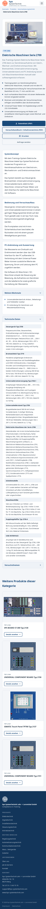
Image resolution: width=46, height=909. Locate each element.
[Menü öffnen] (42, 3)
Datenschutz (16, 906)
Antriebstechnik (8, 831)
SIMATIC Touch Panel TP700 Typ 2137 (20, 726)
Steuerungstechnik (9, 827)
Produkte (13, 9)
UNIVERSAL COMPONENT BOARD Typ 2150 (22, 677)
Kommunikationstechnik (11, 846)
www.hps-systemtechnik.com (13, 892)
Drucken (25, 136)
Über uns (5, 861)
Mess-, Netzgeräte (9, 849)
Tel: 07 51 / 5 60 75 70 (10, 885)
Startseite (5, 9)
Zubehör (5, 853)
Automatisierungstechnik (26, 9)
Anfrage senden (23, 142)
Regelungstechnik (9, 839)
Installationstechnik (9, 823)
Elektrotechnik (7, 816)
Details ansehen (12, 634)
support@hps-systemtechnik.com (14, 889)
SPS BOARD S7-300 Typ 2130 (16, 628)
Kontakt (5, 868)
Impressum (6, 906)
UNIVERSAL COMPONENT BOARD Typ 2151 (22, 776)
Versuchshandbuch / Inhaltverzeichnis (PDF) (24, 130)
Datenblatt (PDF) (25, 123)
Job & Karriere (7, 865)
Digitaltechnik (7, 820)
